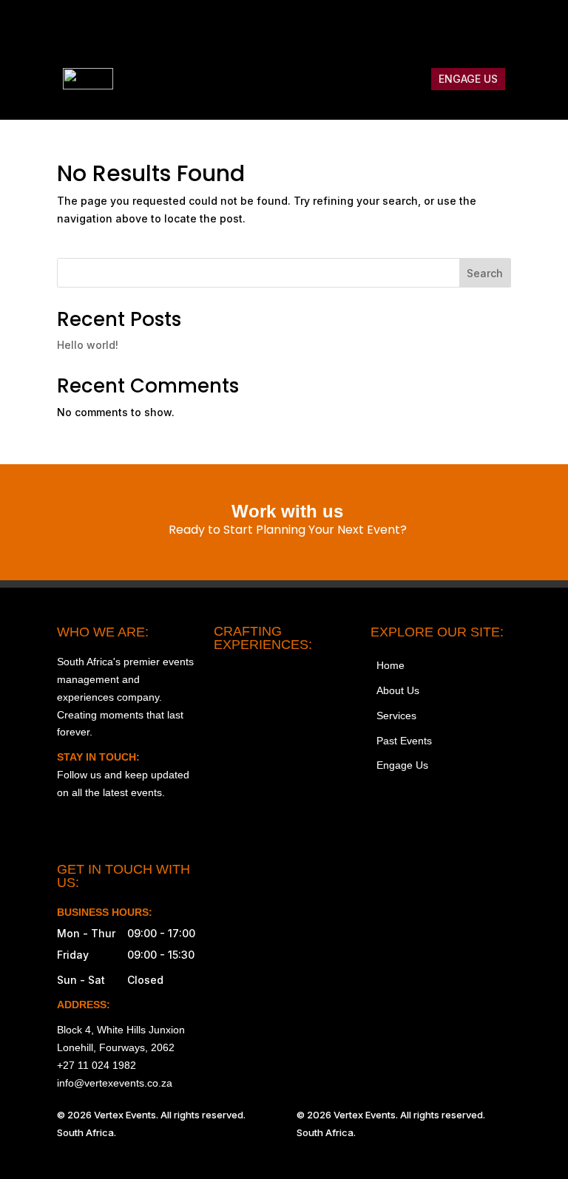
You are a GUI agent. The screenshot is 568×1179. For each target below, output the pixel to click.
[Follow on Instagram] (375, 26)
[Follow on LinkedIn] (499, 26)
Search (485, 273)
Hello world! (87, 345)
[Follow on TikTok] (437, 26)
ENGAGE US (468, 78)
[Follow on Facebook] (406, 26)
